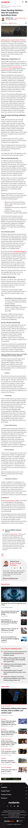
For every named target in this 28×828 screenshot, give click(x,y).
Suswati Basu (4, 715)
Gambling (3, 719)
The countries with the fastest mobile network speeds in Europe (10, 612)
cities (23, 40)
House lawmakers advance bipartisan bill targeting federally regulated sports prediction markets (15, 653)
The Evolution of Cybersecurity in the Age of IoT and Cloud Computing (9, 621)
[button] (23, 2)
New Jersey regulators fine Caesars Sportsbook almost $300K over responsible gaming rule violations (9, 734)
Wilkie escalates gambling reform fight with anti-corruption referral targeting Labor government (14, 659)
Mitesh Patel (14, 561)
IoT (2, 556)
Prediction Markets (6, 706)
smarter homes (15, 40)
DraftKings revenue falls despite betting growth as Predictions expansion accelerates (15, 666)
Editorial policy (13, 534)
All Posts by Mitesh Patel (10, 578)
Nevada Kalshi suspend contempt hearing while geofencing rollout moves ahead (15, 672)
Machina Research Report (12, 500)
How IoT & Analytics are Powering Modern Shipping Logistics (10, 638)
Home (2, 5)
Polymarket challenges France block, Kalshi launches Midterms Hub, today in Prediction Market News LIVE (15, 678)
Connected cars (5, 40)
